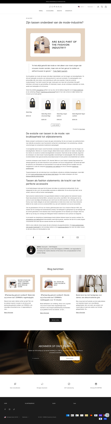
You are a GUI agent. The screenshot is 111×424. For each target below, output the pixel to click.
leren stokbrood (78, 90)
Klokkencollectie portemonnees (35, 176)
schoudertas (39, 90)
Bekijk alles (55, 320)
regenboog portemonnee (48, 92)
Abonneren (69, 358)
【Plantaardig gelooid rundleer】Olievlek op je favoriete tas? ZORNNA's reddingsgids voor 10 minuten (54, 297)
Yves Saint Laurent (60, 71)
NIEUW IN (59, 10)
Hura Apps (82, 129)
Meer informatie (8, 312)
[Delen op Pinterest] (63, 237)
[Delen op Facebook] (33, 237)
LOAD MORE (55, 125)
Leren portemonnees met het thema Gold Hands (44, 174)
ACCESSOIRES (50, 10)
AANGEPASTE (68, 10)
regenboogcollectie (63, 227)
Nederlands (90, 6)
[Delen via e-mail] (77, 237)
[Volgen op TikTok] (14, 409)
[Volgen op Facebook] (5, 409)
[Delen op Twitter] (48, 237)
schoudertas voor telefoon (53, 166)
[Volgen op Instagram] (9, 409)
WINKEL (41, 10)
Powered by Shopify (51, 417)
